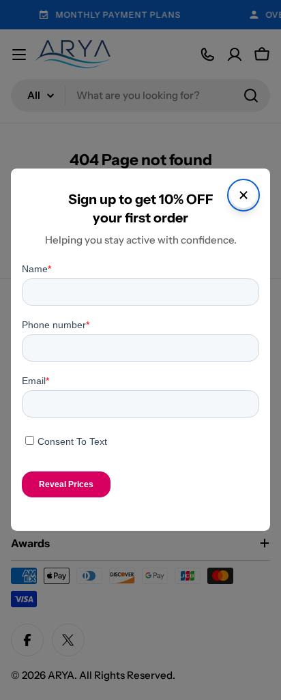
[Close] (243, 195)
